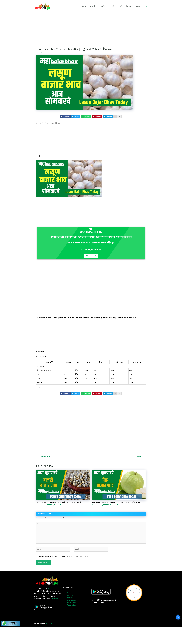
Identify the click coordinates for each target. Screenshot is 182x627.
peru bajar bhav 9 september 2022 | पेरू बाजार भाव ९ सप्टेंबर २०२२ (116, 502)
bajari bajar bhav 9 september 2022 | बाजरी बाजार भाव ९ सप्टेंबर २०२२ (61, 502)
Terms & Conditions (73, 605)
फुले (121, 6)
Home (84, 6)
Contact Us (71, 598)
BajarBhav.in (52, 589)
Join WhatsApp (91, 255)
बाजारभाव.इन (49, 623)
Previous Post (44, 456)
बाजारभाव (49, 505)
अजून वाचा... (55, 598)
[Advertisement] (91, 27)
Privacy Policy (71, 600)
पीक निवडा (129, 6)
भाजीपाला (103, 6)
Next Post (139, 456)
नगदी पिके (92, 6)
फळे (113, 6)
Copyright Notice (72, 602)
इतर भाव (138, 6)
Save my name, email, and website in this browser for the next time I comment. (64, 556)
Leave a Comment (41, 53)
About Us (70, 595)
